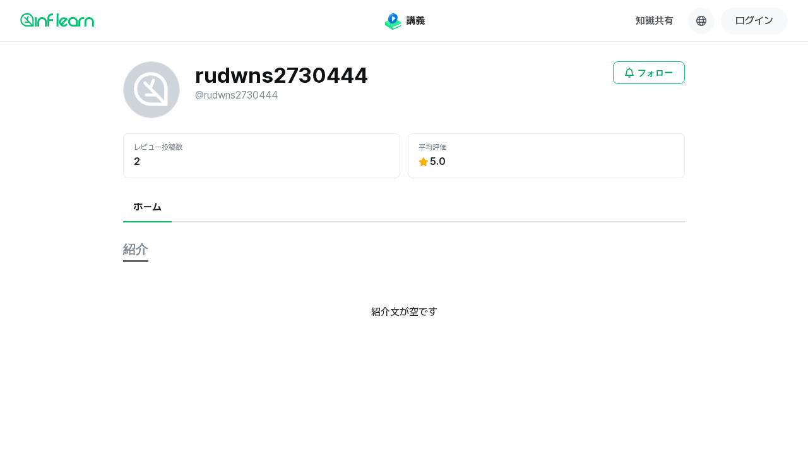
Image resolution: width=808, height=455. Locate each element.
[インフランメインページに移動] (57, 19)
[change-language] (701, 21)
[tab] (147, 207)
